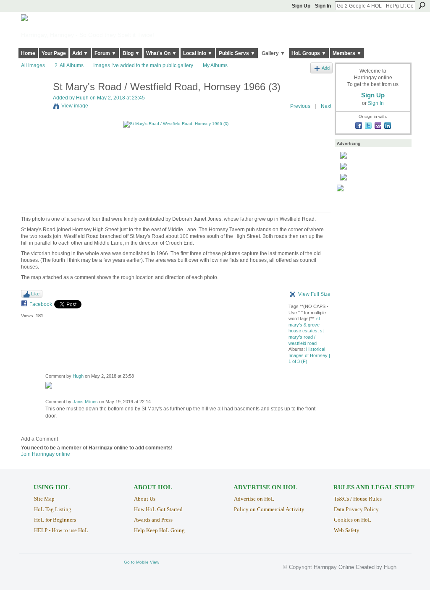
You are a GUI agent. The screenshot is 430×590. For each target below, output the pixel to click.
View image (74, 106)
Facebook (40, 304)
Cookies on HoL (352, 520)
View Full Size (314, 294)
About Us (144, 499)
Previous (300, 106)
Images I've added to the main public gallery (143, 65)
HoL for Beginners (55, 520)
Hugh (82, 98)
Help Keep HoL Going (159, 530)
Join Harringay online (45, 454)
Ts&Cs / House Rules (358, 499)
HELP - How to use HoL (61, 530)
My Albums (215, 65)
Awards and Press (153, 520)
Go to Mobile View (141, 562)
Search (422, 5)
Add (326, 67)
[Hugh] (34, 104)
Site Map (44, 499)
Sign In (323, 6)
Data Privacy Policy (356, 509)
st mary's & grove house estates (304, 324)
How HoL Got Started (158, 509)
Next (326, 106)
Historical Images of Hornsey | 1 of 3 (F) (309, 355)
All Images (33, 65)
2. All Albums (69, 65)
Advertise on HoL (254, 499)
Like (35, 293)
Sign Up (301, 6)
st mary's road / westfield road (306, 336)
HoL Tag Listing (52, 509)
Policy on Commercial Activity (269, 509)
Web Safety (346, 530)
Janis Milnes (85, 401)
